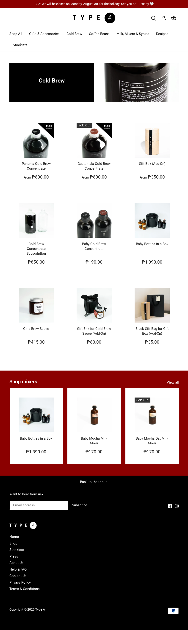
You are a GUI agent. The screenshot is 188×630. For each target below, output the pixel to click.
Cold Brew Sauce (36, 329)
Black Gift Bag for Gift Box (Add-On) (152, 331)
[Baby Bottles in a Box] (152, 220)
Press (13, 556)
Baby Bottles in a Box (152, 244)
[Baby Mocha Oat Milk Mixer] (152, 415)
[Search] (154, 18)
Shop (13, 543)
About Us (16, 563)
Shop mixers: (24, 381)
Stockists (16, 550)
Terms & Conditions (24, 589)
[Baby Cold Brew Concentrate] (94, 220)
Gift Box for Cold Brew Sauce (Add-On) (94, 331)
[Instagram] (177, 505)
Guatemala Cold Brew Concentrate (94, 166)
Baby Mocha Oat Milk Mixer (152, 440)
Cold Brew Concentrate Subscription (36, 249)
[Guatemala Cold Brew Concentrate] (94, 140)
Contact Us (18, 576)
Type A (40, 609)
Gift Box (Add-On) (152, 164)
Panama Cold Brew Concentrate (36, 166)
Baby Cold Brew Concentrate (94, 246)
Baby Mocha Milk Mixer (94, 440)
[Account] (164, 18)
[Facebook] (170, 505)
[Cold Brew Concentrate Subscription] (36, 220)
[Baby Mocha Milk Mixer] (94, 415)
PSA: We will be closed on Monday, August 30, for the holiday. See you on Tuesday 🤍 (94, 4)
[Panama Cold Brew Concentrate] (36, 140)
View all (173, 382)
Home (14, 537)
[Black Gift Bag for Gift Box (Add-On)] (152, 305)
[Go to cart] (174, 18)
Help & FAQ (18, 569)
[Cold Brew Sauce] (36, 305)
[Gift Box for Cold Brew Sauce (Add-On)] (94, 305)
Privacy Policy (20, 582)
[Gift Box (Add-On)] (152, 140)
